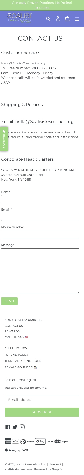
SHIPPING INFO (16, 348)
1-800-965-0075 (43, 68)
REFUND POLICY (16, 354)
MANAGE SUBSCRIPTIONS (23, 320)
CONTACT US (14, 325)
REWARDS (12, 331)
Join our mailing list (20, 380)
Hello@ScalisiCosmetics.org (23, 63)
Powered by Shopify (48, 469)
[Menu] (76, 18)
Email (6, 209)
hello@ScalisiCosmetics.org (44, 121)
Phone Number (12, 227)
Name (5, 192)
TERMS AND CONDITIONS (23, 361)
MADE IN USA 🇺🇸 (16, 337)
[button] (4, 139)
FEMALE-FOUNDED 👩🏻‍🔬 (21, 367)
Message (7, 245)
